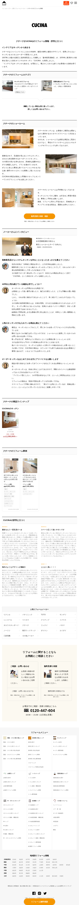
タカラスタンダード (11, 625)
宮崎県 (48, 876)
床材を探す (31, 742)
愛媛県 (28, 873)
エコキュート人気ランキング (36, 834)
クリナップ (45, 620)
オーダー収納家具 (58, 813)
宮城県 (34, 859)
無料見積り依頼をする (56, 691)
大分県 (41, 876)
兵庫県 (41, 867)
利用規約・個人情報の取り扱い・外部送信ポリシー (28, 886)
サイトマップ (67, 886)
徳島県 (14, 873)
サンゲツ (63, 614)
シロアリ (55, 825)
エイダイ (63, 630)
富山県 (21, 865)
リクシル (7, 614)
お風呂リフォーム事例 (9, 790)
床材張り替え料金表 (34, 750)
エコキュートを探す (34, 830)
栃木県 (21, 862)
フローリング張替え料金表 (35, 767)
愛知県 (68, 865)
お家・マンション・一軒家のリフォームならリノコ (39, 898)
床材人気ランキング (34, 746)
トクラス (63, 620)
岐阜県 (55, 865)
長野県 (48, 865)
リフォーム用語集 (49, 886)
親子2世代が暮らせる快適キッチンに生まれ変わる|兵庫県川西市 (11, 482)
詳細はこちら (20, 92)
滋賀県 (21, 867)
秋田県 (41, 859)
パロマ (62, 625)
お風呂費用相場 (7, 786)
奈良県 (48, 867)
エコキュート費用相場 (34, 842)
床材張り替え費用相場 (34, 758)
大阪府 (34, 867)
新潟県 (14, 865)
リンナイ (44, 625)
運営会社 (10, 886)
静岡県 (61, 865)
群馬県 (28, 862)
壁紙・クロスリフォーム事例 (11, 754)
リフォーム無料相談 (39, 902)
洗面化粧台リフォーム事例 (60, 790)
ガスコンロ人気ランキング (11, 813)
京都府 (28, 867)
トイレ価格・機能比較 (34, 786)
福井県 (34, 865)
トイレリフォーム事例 (34, 790)
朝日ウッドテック (29, 630)
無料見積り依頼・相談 (39, 216)
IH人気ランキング (8, 830)
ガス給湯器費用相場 (34, 821)
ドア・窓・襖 (57, 809)
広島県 (34, 870)
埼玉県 (34, 862)
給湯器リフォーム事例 (34, 846)
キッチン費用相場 (58, 750)
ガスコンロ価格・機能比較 (11, 817)
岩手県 (28, 859)
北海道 (14, 859)
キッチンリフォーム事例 (60, 754)
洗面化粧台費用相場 (59, 786)
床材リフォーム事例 (34, 754)
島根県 (21, 870)
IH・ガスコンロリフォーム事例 (12, 838)
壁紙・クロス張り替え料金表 (11, 750)
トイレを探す (32, 777)
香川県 (21, 873)
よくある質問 (59, 886)
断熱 (54, 830)
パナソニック (27, 614)
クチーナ (25, 625)
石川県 (28, 865)
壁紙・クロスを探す (9, 742)
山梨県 (41, 865)
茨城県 (14, 862)
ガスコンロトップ (8, 805)
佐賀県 (21, 876)
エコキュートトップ (34, 825)
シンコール (8, 620)
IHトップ (5, 821)
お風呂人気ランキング (9, 782)
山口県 (41, 870)
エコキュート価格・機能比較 (36, 838)
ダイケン (44, 630)
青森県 (21, 859)
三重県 (14, 867)
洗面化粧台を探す (58, 777)
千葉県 (41, 862)
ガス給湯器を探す (33, 809)
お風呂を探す (7, 777)
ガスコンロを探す (8, 809)
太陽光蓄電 (56, 817)
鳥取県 (14, 870)
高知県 (34, 873)
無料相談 (66, 4)
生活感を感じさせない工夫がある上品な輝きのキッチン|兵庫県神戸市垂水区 (29, 484)
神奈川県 (54, 862)
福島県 (55, 859)
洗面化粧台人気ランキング (60, 782)
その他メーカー (28, 636)
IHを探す (5, 825)
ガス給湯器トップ (33, 805)
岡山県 (28, 870)
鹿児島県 (54, 876)
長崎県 (28, 876)
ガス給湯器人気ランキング (35, 813)
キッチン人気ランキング (60, 746)
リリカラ (25, 620)
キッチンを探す (57, 742)
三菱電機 (7, 636)
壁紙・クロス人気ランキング (11, 746)
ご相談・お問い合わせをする (23, 691)
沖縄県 (61, 876)
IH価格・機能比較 (8, 834)
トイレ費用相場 (32, 794)
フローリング (32, 763)
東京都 (48, 862)
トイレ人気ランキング (34, 782)
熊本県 (34, 876)
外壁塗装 (55, 821)
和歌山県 (54, 867)
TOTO (43, 614)
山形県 (48, 859)
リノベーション (57, 805)
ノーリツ (7, 630)
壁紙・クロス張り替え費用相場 (12, 758)
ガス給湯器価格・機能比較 (35, 817)
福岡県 (14, 876)
